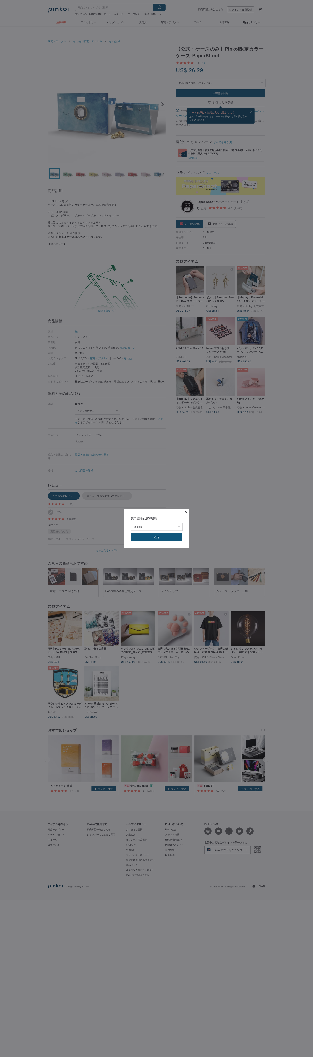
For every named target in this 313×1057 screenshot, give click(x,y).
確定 (156, 537)
